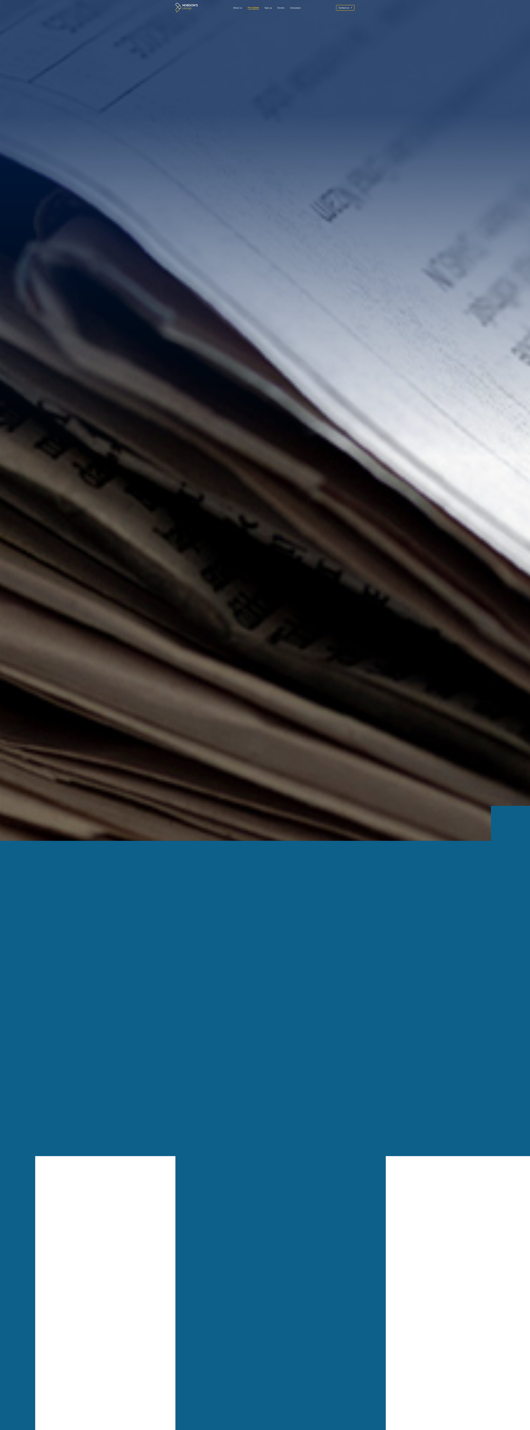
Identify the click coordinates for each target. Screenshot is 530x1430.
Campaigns (295, 7)
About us (237, 7)
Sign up (268, 7)
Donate (280, 7)
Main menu (191, 1153)
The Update (253, 7)
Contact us (345, 7)
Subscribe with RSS (308, 1184)
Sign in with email (313, 1153)
